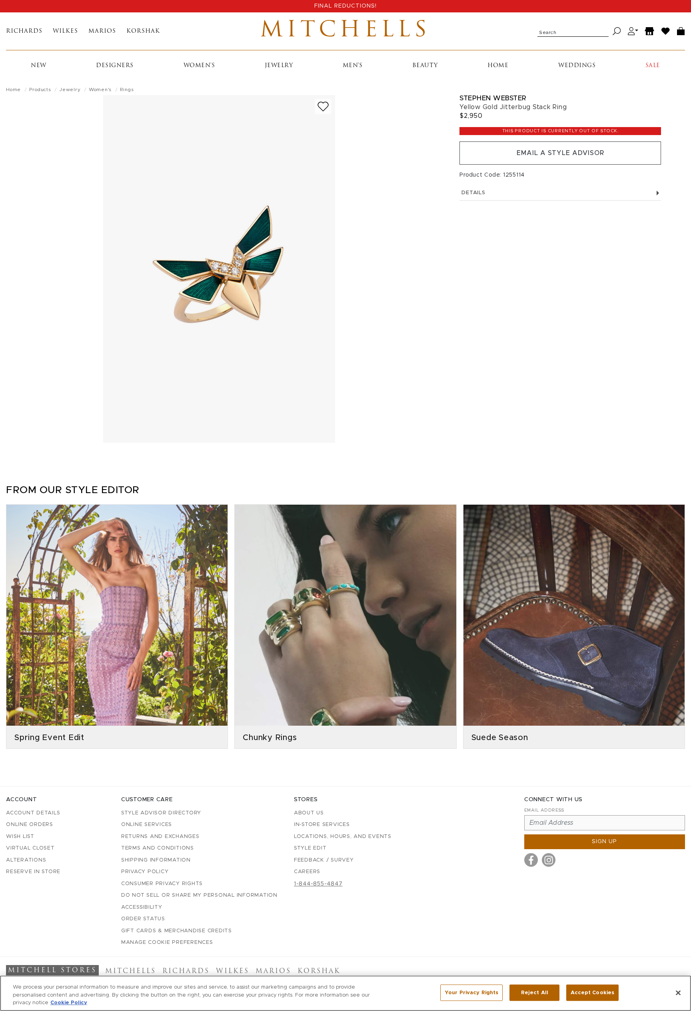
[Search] (617, 31)
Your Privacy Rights (471, 992)
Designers (115, 66)
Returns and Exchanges (160, 836)
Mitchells (345, 31)
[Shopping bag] (681, 31)
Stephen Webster (493, 98)
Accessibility (141, 907)
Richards (24, 31)
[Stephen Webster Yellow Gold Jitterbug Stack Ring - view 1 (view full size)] (219, 269)
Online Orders (29, 824)
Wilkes (65, 31)
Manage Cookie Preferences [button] (167, 942)
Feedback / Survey (324, 860)
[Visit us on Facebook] (531, 860)
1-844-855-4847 (318, 884)
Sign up (604, 841)
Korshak (143, 31)
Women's (199, 66)
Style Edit (310, 848)
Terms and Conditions (157, 848)
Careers (307, 871)
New (38, 66)
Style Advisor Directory (161, 813)
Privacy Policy (145, 871)
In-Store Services (322, 824)
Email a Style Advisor (560, 153)
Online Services (146, 824)
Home (497, 66)
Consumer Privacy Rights (162, 883)
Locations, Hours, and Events (342, 836)
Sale (652, 66)
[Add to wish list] (323, 106)
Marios (102, 31)
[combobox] (573, 31)
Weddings (576, 66)
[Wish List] (666, 31)
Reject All (534, 992)
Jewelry (279, 66)
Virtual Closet (30, 848)
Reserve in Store (33, 871)
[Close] (678, 992)
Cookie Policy (68, 1002)
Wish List (20, 836)
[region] (345, 993)
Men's (353, 66)
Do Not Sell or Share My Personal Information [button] (199, 895)
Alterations (26, 860)
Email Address (544, 810)
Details (473, 192)
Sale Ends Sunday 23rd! (345, 6)
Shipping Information (156, 860)
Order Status (143, 918)
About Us (309, 813)
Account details (33, 813)
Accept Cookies (592, 992)
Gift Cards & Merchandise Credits (176, 930)
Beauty (425, 66)
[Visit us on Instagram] (548, 860)
